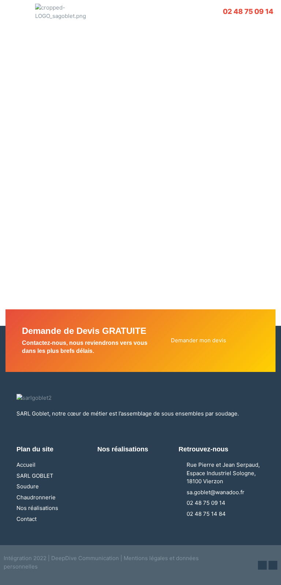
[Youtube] (273, 565)
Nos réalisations (122, 449)
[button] (15, 12)
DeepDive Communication (84, 558)
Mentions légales (146, 558)
